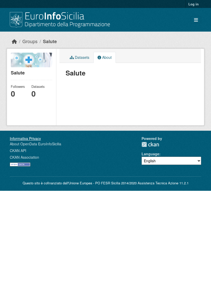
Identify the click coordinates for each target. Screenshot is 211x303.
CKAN (150, 144)
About (106, 57)
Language (150, 153)
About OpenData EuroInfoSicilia (35, 143)
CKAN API (18, 150)
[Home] (14, 41)
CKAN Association (24, 157)
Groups (30, 41)
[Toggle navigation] (196, 20)
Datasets (81, 57)
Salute (50, 41)
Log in (193, 4)
